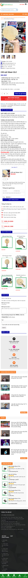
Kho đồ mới (7, 17)
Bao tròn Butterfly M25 (7, 275)
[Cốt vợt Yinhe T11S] (7, 242)
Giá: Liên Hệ (4, 288)
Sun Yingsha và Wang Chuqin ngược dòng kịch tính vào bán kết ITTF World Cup (19, 442)
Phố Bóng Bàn (5, 152)
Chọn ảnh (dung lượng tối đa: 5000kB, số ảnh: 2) (12, 314)
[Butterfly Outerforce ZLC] (21, 282)
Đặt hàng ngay (14, 199)
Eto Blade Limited (21, 255)
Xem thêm (13, 167)
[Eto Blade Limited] (21, 261)
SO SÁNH (17, 89)
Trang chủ (3, 17)
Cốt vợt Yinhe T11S (7, 236)
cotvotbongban (10, 105)
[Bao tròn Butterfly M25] (7, 281)
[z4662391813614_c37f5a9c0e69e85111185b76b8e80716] (8, 57)
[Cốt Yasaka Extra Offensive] (21, 243)
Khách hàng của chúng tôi (8, 372)
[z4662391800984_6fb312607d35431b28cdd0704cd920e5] (13, 57)
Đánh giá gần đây (7, 463)
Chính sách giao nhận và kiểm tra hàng (5, 550)
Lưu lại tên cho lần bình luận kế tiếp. (11, 324)
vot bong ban (3, 106)
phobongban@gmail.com (10, 63)
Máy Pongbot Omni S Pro (14, 490)
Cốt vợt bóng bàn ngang (11, 103)
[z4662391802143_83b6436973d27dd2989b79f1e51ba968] (3, 57)
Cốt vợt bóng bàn (14, 17)
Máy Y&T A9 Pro (12, 482)
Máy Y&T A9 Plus (13, 474)
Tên (2, 320)
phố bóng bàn (17, 105)
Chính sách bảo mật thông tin (5, 545)
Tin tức (3, 417)
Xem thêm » (24, 412)
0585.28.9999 (9, 61)
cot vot (22, 103)
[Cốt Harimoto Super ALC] (7, 263)
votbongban (9, 106)
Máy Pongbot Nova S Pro (14, 466)
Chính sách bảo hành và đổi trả (5, 555)
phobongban (23, 105)
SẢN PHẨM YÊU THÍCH (7, 89)
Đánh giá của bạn (5, 302)
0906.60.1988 (8, 226)
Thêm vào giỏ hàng (20, 93)
